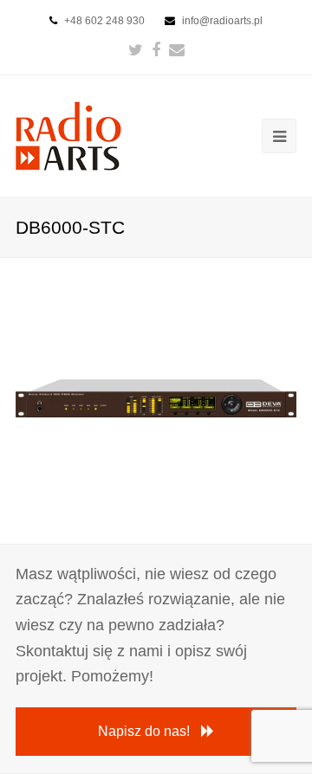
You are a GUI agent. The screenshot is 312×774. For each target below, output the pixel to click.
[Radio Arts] (68, 134)
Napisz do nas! (144, 731)
